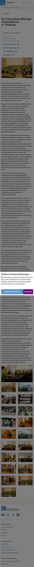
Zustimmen (28, 292)
